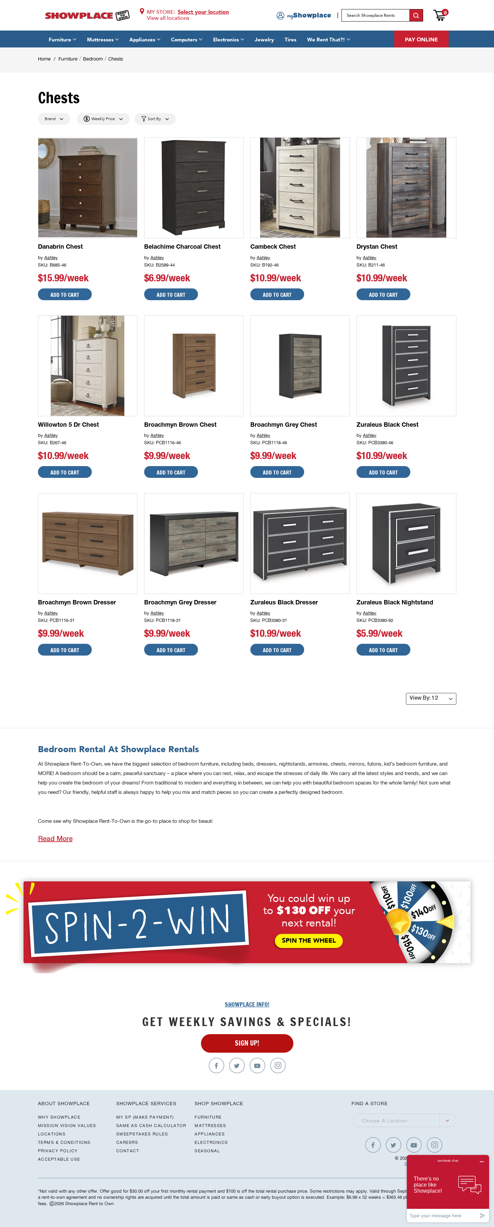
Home (44, 59)
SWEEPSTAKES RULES (142, 1133)
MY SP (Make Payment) (145, 1117)
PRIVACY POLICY (58, 1150)
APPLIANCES (210, 1133)
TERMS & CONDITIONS (64, 1142)
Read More (55, 839)
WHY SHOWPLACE (59, 1117)
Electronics (226, 39)
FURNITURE (208, 1117)
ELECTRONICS (211, 1142)
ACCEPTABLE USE (59, 1159)
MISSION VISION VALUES (67, 1125)
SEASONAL (207, 1150)
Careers (127, 1142)
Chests (115, 59)
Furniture (60, 39)
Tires (290, 39)
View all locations (168, 18)
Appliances (142, 39)
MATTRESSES (210, 1125)
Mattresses (100, 39)
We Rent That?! (326, 39)
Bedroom (93, 59)
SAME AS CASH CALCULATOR (151, 1125)
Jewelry (264, 39)
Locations (52, 1133)
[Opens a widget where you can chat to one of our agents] (448, 1188)
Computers (184, 39)
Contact (127, 1150)
